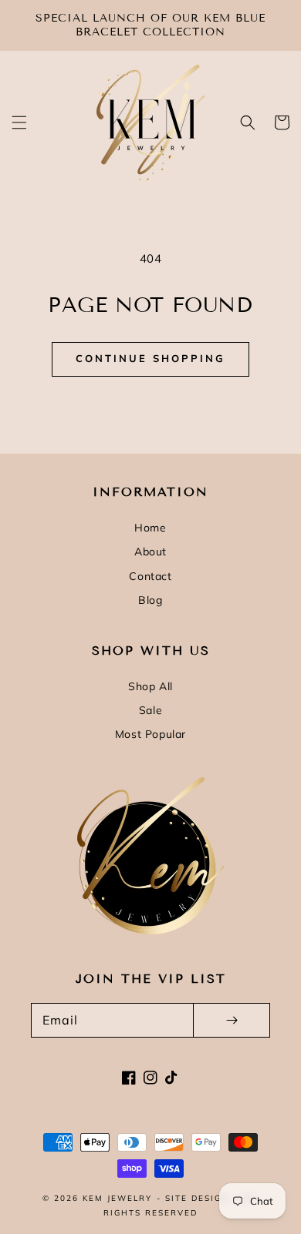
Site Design (196, 1198)
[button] (19, 122)
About (150, 551)
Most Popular (150, 734)
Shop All (150, 686)
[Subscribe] (231, 1020)
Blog (150, 600)
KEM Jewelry (117, 1198)
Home (150, 528)
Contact (150, 576)
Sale (150, 710)
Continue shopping (150, 358)
